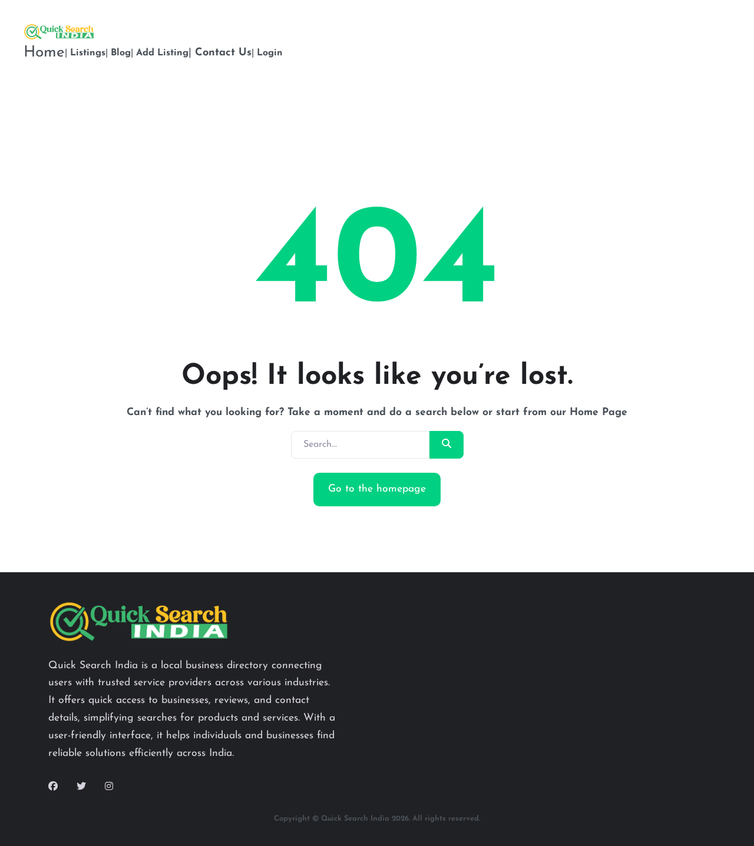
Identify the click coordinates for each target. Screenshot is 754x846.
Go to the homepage (377, 489)
